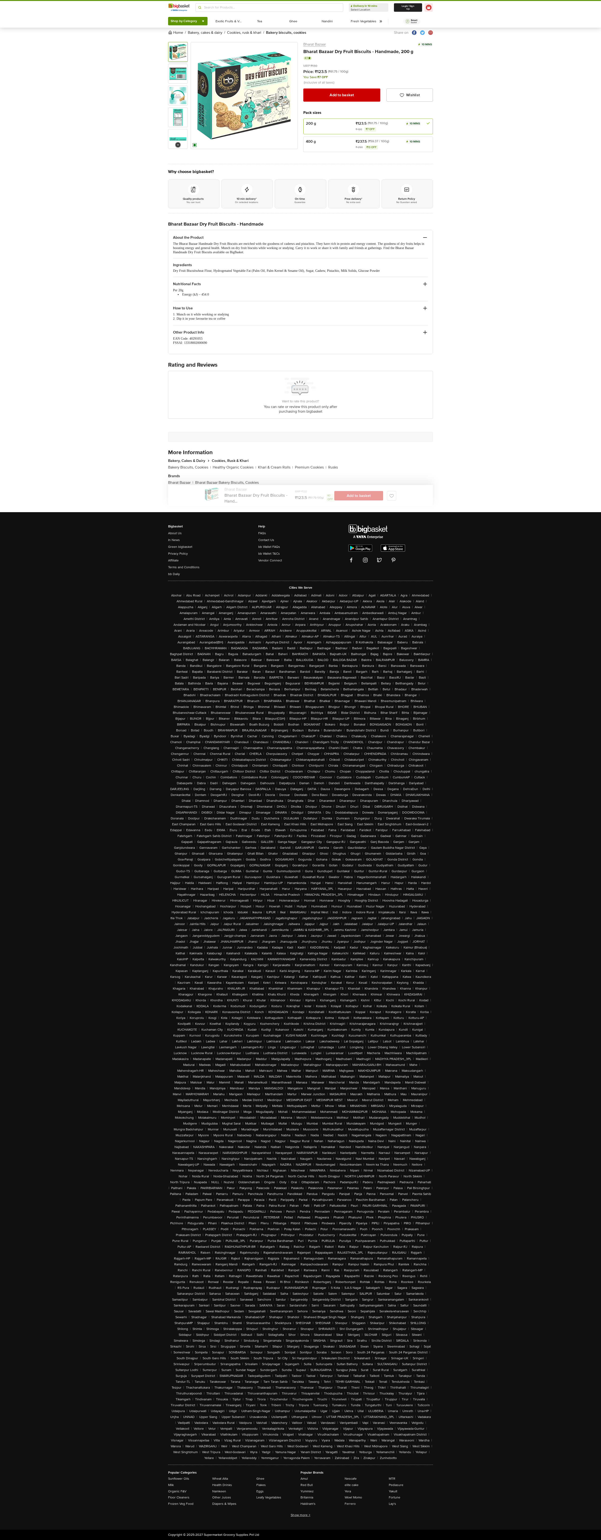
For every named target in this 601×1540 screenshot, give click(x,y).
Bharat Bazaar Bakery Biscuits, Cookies (227, 482)
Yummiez (307, 1491)
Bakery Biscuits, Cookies (189, 467)
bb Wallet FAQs (269, 547)
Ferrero (350, 1504)
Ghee (260, 1479)
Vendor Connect (270, 560)
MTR (392, 1479)
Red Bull (306, 1485)
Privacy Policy (178, 554)
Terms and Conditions (184, 567)
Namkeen (219, 1491)
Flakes (261, 1485)
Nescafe (351, 1479)
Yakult (393, 1491)
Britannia (306, 1497)
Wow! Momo (353, 1497)
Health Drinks (222, 1485)
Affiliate (173, 560)
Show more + (300, 1515)
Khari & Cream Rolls (275, 467)
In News (174, 540)
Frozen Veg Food (180, 1504)
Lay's (392, 1504)
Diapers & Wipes (224, 1504)
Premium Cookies (310, 467)
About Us (175, 533)
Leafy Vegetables (268, 1497)
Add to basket (342, 95)
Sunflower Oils (178, 1479)
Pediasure (396, 1485)
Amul (304, 1479)
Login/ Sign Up (408, 7)
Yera (348, 1491)
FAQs (262, 533)
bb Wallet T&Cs (269, 554)
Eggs (260, 1491)
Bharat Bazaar (314, 44)
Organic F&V (177, 1491)
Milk (171, 1485)
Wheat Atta (220, 1479)
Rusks (333, 467)
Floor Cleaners (178, 1497)
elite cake (351, 1485)
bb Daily (174, 574)
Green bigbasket (180, 547)
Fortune (394, 1497)
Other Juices (221, 1497)
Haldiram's (308, 1504)
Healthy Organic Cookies (234, 467)
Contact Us (266, 540)
